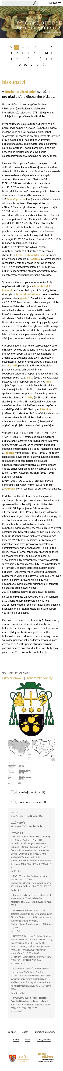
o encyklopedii (44, 1039)
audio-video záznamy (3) (33, 802)
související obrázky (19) (32, 792)
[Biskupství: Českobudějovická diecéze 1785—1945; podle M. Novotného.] (19, 749)
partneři (12, 1032)
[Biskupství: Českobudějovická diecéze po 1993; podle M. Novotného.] (43, 749)
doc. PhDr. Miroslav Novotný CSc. (27, 816)
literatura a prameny (45, 1032)
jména (16, 1039)
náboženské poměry (40, 678)
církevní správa (12, 678)
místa (27, 1039)
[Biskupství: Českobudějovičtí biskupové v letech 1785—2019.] (19, 773)
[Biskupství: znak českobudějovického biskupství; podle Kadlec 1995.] (31, 709)
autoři (25, 1032)
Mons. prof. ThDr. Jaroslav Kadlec (27, 826)
